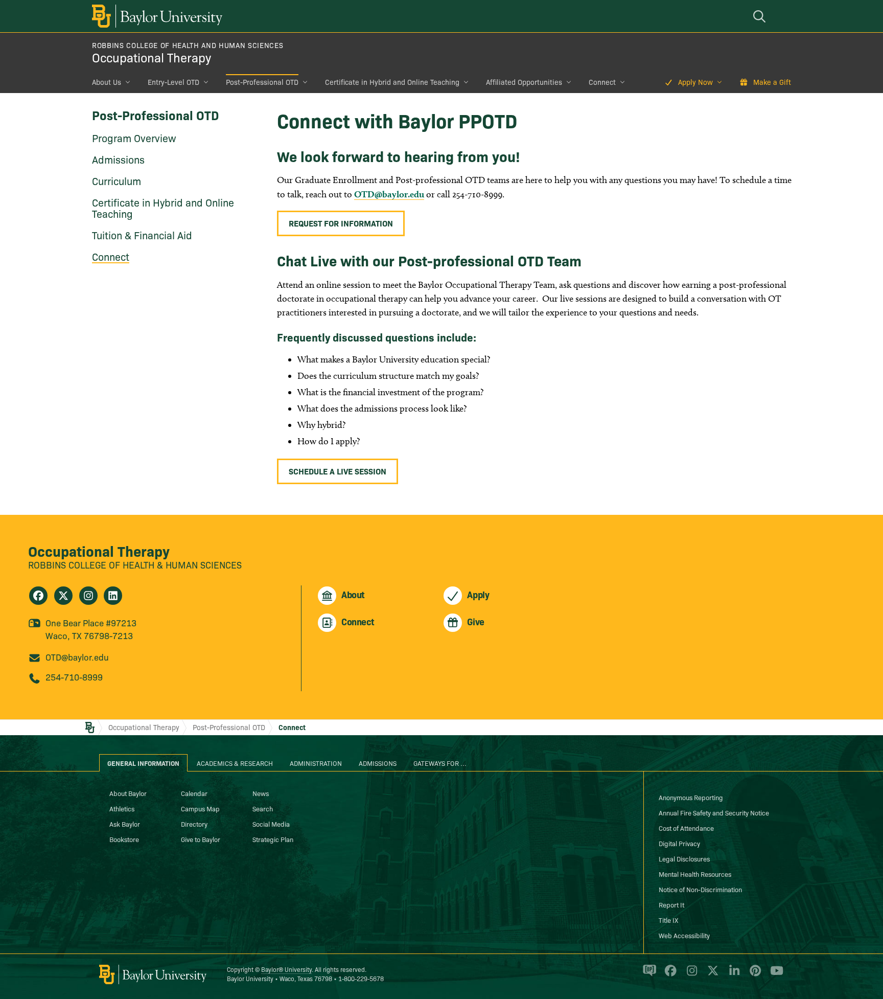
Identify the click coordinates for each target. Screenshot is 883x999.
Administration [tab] (316, 762)
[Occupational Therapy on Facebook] (38, 595)
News (260, 793)
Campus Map (200, 808)
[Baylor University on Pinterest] (753, 975)
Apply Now (695, 82)
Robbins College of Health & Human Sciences (135, 564)
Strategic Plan (272, 839)
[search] (761, 16)
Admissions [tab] (378, 762)
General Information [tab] (143, 762)
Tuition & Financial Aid (142, 235)
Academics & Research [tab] (235, 762)
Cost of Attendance (686, 827)
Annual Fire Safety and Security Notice (714, 812)
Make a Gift (772, 82)
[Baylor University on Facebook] (668, 975)
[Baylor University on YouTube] (774, 975)
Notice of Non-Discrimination (700, 889)
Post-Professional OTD (262, 82)
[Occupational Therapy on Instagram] (88, 595)
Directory (194, 823)
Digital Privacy (679, 843)
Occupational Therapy (151, 57)
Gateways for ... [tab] (440, 762)
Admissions (118, 159)
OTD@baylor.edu (389, 194)
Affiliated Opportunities (524, 82)
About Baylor (128, 793)
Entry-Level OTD (173, 82)
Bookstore (124, 839)
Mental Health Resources (695, 873)
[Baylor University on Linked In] (732, 975)
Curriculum (116, 180)
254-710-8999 (74, 677)
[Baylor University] (155, 16)
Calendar (194, 793)
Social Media (271, 823)
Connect (602, 82)
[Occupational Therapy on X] (63, 595)
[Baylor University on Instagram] (690, 975)
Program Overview (134, 137)
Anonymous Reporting (691, 797)
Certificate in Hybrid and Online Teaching (392, 82)
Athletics (121, 808)
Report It (671, 904)
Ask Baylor (124, 823)
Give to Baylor (200, 839)
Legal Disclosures (684, 858)
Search (262, 808)
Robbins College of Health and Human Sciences (187, 45)
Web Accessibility (684, 935)
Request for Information (341, 223)
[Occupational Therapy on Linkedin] (113, 595)
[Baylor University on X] (711, 975)
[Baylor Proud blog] (647, 975)
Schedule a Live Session (337, 470)
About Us (106, 82)
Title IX (668, 919)
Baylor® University (286, 969)
